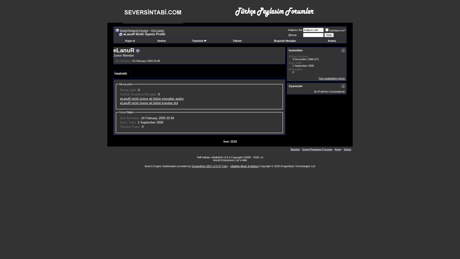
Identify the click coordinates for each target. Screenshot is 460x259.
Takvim (237, 40)
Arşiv (338, 149)
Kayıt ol (130, 40)
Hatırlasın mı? (337, 30)
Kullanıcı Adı (295, 30)
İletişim (295, 149)
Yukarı (347, 149)
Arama (332, 40)
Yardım (161, 40)
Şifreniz (292, 35)
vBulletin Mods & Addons (244, 166)
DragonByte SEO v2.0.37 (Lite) (210, 166)
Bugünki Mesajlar (285, 40)
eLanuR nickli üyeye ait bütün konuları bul (149, 103)
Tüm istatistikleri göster (331, 78)
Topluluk (197, 40)
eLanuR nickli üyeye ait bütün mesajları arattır (152, 98)
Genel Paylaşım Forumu (134, 30)
